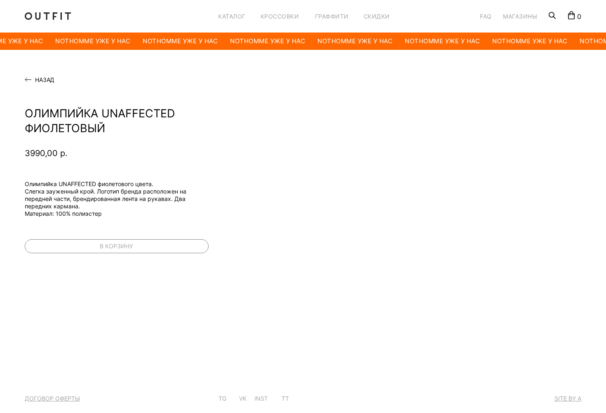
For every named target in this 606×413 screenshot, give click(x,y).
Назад (44, 80)
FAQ (486, 16)
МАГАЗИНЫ (520, 16)
